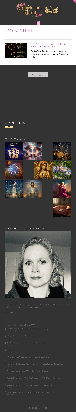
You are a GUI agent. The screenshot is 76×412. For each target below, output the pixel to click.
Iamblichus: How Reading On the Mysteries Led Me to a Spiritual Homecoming (35, 364)
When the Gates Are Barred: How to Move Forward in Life (28, 357)
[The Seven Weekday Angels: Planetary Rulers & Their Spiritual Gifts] (14, 170)
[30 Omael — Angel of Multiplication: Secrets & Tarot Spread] (43, 170)
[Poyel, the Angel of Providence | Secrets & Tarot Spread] (62, 189)
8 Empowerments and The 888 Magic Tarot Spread (48, 45)
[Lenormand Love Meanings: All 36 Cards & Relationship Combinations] (62, 170)
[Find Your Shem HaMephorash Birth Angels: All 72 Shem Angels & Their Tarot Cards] (62, 151)
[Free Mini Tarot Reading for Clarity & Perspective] (62, 207)
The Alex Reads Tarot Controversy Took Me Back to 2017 (27, 343)
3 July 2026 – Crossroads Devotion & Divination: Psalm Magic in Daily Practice (35, 378)
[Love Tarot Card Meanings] (32, 151)
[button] (38, 23)
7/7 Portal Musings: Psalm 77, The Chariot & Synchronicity (28, 371)
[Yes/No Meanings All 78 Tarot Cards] (14, 151)
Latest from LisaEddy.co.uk (20, 325)
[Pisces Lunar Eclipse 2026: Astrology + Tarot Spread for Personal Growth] (14, 189)
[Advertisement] (38, 100)
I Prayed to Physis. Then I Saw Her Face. (21, 336)
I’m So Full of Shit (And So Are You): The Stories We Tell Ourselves (30, 392)
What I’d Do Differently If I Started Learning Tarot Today (27, 329)
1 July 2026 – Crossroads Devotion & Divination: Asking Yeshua (29, 385)
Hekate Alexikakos (13, 350)
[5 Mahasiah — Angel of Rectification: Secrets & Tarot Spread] (32, 189)
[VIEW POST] (16, 50)
